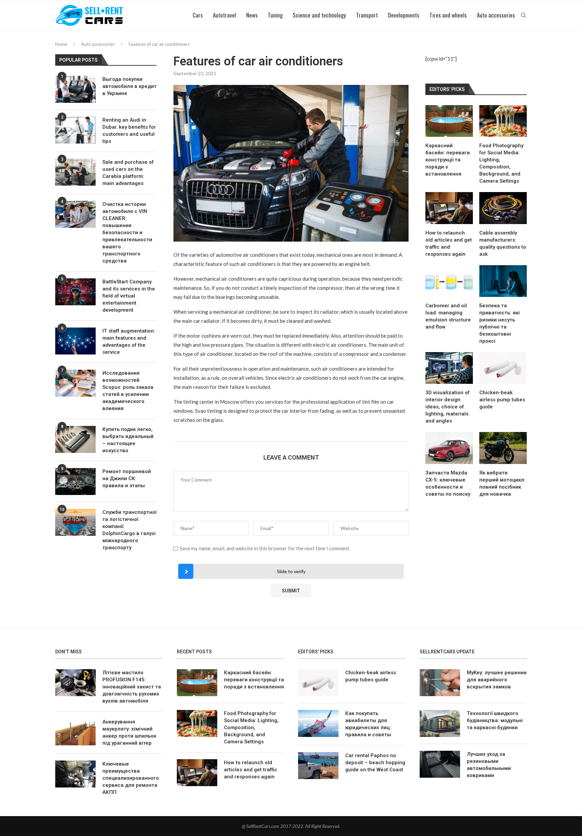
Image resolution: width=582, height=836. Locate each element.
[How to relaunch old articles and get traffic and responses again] (449, 208)
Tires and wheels (448, 15)
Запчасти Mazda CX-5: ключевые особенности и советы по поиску (447, 483)
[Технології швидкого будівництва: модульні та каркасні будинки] (440, 723)
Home (61, 44)
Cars (198, 15)
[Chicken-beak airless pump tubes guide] (503, 368)
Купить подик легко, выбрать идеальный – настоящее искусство (128, 440)
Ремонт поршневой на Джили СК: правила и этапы (126, 478)
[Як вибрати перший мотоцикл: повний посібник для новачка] (503, 448)
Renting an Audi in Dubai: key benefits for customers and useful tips (129, 130)
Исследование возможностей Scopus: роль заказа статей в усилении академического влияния (127, 390)
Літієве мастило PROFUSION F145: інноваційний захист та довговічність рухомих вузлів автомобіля (131, 687)
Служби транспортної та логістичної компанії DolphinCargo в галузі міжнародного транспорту (129, 530)
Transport (367, 15)
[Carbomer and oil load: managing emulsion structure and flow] (449, 281)
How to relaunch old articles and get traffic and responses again (448, 243)
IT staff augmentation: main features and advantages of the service (128, 341)
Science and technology (319, 15)
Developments (403, 15)
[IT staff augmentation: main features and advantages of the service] (75, 341)
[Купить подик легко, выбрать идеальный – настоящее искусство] (75, 439)
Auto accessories (496, 15)
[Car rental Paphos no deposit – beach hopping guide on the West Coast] (318, 765)
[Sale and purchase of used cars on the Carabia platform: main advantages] (75, 172)
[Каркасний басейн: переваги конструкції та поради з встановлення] (449, 121)
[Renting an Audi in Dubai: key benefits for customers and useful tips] (75, 130)
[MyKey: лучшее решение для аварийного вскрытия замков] (440, 682)
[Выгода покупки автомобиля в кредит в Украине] (75, 89)
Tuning (275, 15)
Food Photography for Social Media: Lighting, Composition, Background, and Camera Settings (501, 163)
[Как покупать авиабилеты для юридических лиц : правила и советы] (318, 723)
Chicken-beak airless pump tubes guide (502, 400)
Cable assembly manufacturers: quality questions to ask (502, 243)
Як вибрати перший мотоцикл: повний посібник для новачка (502, 483)
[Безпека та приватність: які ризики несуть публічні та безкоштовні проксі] (503, 281)
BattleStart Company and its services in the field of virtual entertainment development (128, 296)
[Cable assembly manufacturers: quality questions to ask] (503, 208)
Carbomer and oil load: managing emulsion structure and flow (448, 316)
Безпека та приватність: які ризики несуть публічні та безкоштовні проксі (499, 323)
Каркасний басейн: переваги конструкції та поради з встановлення (447, 160)
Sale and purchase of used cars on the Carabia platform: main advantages (128, 172)
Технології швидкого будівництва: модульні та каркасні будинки (495, 720)
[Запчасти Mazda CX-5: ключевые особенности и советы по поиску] (449, 448)
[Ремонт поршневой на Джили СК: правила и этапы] (75, 481)
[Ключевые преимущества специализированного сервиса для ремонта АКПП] (75, 774)
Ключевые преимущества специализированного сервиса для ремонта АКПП (130, 778)
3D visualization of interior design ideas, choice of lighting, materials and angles (447, 407)
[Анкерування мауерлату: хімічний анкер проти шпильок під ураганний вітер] (75, 731)
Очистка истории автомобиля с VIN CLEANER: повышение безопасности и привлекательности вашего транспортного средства (127, 232)
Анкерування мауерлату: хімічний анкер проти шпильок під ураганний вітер (129, 732)
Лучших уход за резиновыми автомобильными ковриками (489, 764)
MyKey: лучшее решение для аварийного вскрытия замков (497, 680)
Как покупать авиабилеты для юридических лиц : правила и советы (368, 724)
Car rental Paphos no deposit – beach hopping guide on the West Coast (375, 762)
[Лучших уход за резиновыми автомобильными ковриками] (440, 764)
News (252, 15)
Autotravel (224, 15)
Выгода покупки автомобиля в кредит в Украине (129, 86)
